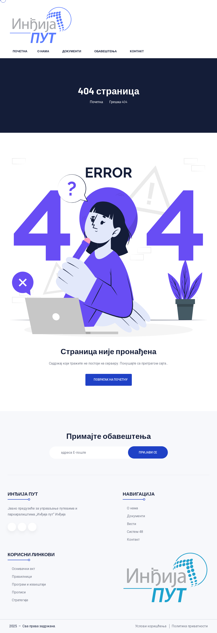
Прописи (19, 592)
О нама (43, 51)
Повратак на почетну (111, 379)
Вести (131, 524)
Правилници (22, 577)
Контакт (137, 51)
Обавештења (105, 51)
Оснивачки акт (23, 569)
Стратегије (20, 600)
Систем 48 (135, 532)
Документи (71, 51)
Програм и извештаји (29, 584)
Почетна (20, 51)
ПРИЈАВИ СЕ (148, 452)
